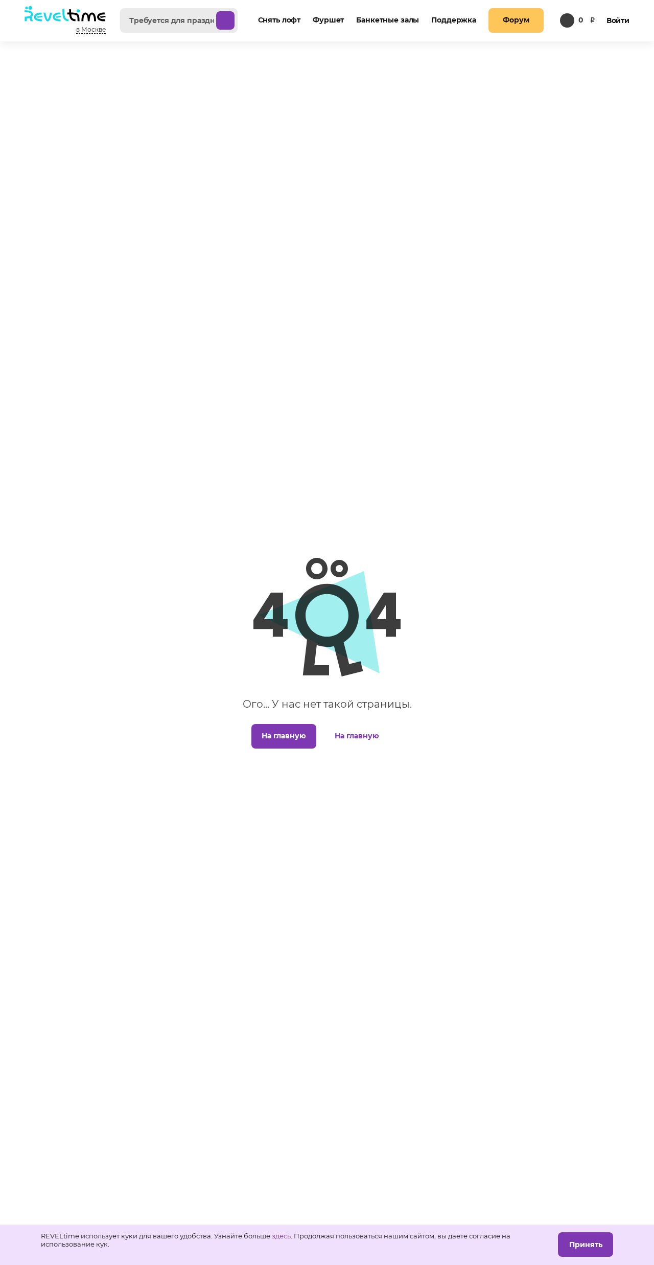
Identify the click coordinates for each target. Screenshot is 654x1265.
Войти (617, 20)
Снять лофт (279, 20)
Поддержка (453, 20)
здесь (281, 1236)
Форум (516, 20)
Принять (585, 1244)
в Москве (91, 29)
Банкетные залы (387, 20)
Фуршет (328, 20)
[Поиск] (225, 20)
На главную (284, 735)
